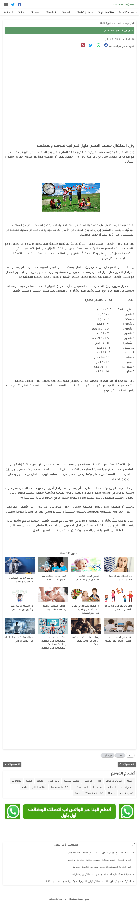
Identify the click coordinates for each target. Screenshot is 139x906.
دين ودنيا (97, 787)
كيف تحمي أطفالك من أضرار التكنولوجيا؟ (54, 578)
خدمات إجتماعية (71, 780)
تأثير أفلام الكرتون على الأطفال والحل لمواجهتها (118, 639)
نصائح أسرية (127, 787)
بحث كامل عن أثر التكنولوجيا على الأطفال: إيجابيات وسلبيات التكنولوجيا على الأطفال (53, 642)
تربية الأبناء (108, 755)
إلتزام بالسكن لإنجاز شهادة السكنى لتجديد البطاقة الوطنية (99, 860)
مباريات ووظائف (114, 780)
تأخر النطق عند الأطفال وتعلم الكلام (120, 578)
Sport (78, 793)
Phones (111, 793)
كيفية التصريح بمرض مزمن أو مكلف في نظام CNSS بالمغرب (98, 852)
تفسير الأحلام (126, 793)
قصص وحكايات (80, 787)
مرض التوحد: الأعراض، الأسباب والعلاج (21, 579)
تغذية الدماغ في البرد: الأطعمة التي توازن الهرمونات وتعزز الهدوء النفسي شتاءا (88, 881)
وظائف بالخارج (39, 787)
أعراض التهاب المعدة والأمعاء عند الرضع (54, 607)
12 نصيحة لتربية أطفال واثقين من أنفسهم (21, 607)
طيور (24, 787)
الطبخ (29, 780)
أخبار (99, 780)
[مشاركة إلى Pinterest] (81, 46)
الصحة (120, 755)
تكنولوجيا (16, 780)
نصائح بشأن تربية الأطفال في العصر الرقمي (19, 639)
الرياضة (88, 780)
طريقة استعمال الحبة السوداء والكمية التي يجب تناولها (101, 874)
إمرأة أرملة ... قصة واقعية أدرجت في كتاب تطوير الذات (85, 640)
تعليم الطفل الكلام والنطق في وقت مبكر (87, 578)
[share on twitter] (89, 46)
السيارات (111, 787)
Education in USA (94, 793)
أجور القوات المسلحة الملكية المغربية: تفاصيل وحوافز (102, 867)
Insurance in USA (59, 787)
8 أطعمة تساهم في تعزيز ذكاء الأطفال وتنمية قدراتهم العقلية (85, 609)
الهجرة (40, 780)
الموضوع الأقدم (12, 764)
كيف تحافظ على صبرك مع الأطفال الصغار (118, 607)
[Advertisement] (67, 84)
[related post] (119, 564)
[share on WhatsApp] (97, 46)
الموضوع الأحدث (126, 764)
